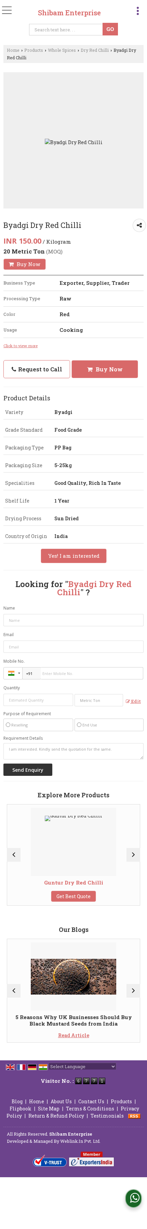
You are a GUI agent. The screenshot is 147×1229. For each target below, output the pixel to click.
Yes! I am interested (73, 555)
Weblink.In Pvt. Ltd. (80, 1141)
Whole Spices (62, 50)
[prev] (14, 855)
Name (9, 608)
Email (8, 634)
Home (13, 50)
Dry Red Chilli (95, 50)
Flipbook (20, 1108)
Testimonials (107, 1115)
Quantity (11, 688)
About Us (61, 1101)
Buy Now (27, 264)
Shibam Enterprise (69, 12)
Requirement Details (23, 738)
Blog (17, 1101)
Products (33, 50)
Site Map (48, 1108)
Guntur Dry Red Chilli (38, 882)
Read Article (38, 1035)
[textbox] (67, 29)
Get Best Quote (38, 896)
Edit (135, 701)
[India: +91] (13, 673)
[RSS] (134, 1115)
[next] (133, 855)
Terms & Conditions (90, 1108)
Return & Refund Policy (56, 1115)
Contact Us (91, 1101)
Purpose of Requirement (27, 713)
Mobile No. (14, 661)
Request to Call (39, 369)
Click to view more (20, 345)
